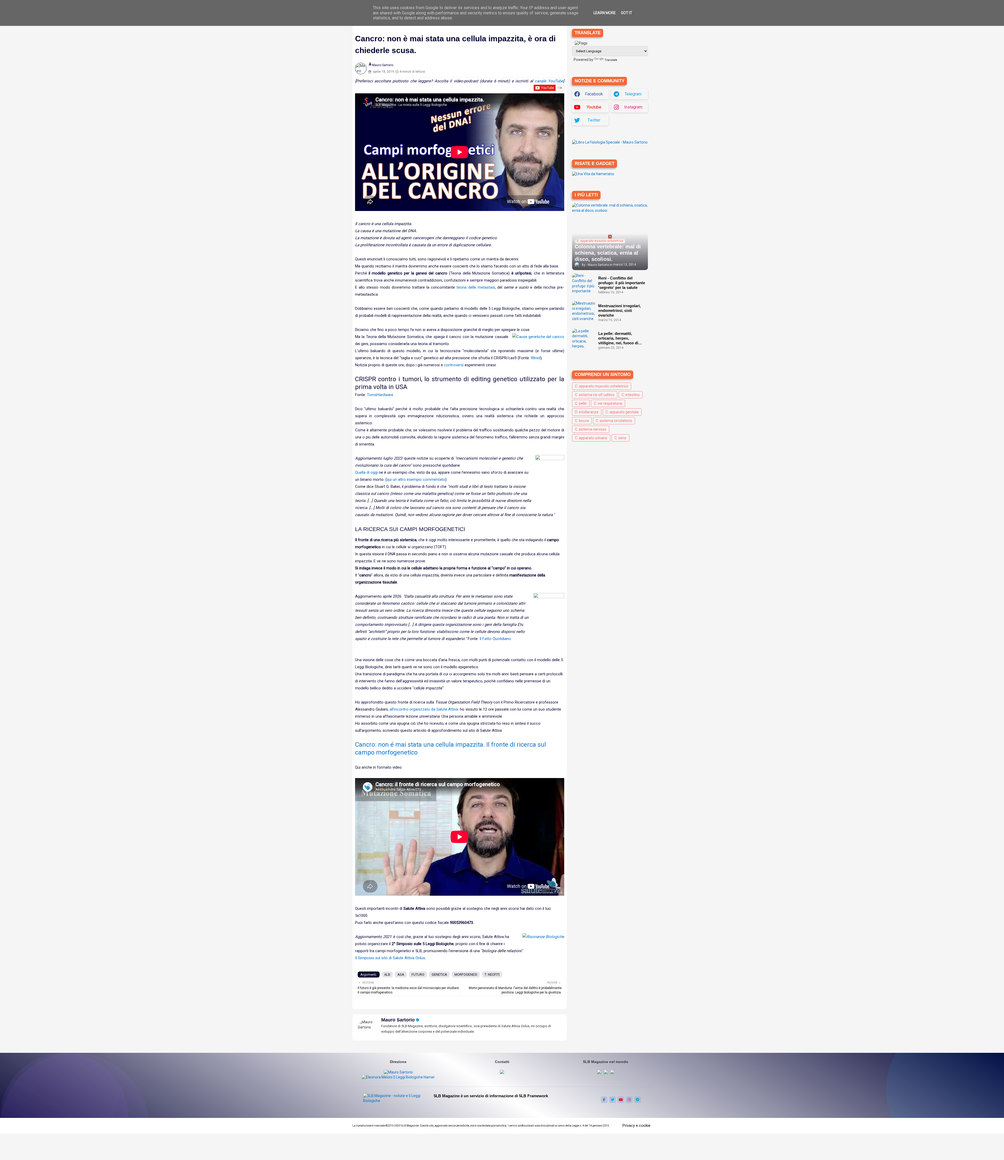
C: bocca (582, 421)
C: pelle (581, 403)
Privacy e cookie (637, 1125)
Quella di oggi (366, 472)
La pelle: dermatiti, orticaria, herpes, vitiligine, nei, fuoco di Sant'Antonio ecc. (618, 338)
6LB (387, 974)
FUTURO (418, 974)
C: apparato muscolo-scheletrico (601, 386)
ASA (400, 974)
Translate (610, 60)
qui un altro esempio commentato (416, 479)
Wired (535, 358)
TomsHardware (380, 394)
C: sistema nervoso (590, 429)
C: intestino (630, 395)
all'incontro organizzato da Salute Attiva (424, 709)
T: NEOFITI (492, 974)
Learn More (605, 13)
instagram (633, 107)
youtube (594, 107)
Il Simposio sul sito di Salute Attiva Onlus (390, 958)
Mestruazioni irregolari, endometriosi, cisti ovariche (619, 310)
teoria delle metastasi (476, 287)
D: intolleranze (586, 412)
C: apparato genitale (622, 412)
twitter (593, 120)
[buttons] (604, 1099)
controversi (454, 365)
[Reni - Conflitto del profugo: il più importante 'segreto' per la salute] (584, 283)
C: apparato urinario (591, 438)
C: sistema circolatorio (614, 421)
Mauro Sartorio (398, 1019)
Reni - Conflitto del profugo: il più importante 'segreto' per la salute (621, 283)
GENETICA (439, 974)
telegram (633, 94)
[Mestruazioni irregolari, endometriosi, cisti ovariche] (584, 311)
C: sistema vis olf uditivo (594, 395)
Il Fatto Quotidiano (495, 638)
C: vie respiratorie (608, 403)
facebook (594, 94)
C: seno (620, 438)
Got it (626, 13)
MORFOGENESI (465, 974)
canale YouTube (549, 81)
